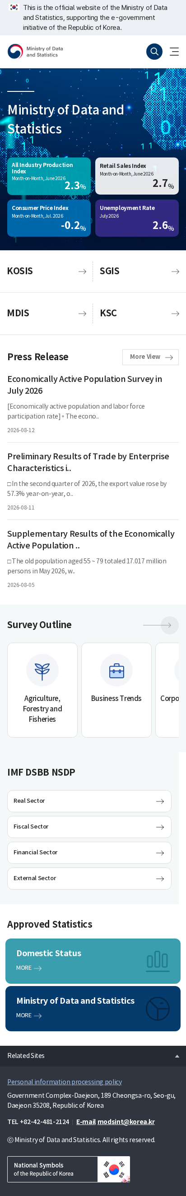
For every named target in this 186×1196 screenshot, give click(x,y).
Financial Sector (35, 852)
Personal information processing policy (64, 1082)
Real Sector (29, 801)
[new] (68, 1169)
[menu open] (171, 51)
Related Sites (22, 1053)
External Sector (35, 878)
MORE (23, 968)
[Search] (154, 51)
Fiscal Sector (31, 826)
